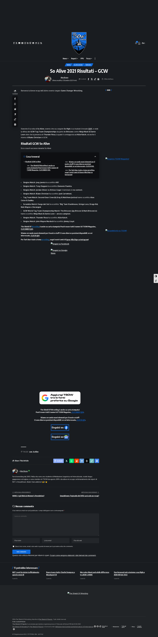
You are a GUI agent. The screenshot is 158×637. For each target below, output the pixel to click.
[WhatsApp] (38, 43)
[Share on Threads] (86, 461)
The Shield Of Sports (46, 619)
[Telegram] (36, 43)
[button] (139, 43)
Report (88, 65)
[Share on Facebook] (88, 79)
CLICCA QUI (35, 236)
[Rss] (41, 43)
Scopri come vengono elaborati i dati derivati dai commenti (73, 555)
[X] (16, 43)
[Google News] (22, 43)
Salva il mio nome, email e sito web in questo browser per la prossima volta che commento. (44, 546)
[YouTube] (19, 43)
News (69, 65)
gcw (30, 452)
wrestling (45, 240)
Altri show (78, 65)
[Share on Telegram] (15, 114)
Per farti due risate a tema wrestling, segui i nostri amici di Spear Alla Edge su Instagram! (80, 172)
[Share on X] (91, 79)
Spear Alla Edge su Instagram (77, 240)
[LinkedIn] (27, 43)
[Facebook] (14, 43)
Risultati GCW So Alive (33, 162)
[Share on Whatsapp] (15, 103)
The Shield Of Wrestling (20, 627)
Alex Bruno (64, 77)
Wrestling (35, 227)
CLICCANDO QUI (27, 229)
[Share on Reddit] (15, 108)
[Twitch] (30, 43)
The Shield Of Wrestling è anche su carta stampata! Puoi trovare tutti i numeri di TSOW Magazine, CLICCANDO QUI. (42, 168)
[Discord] (33, 43)
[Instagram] (25, 43)
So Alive (35, 452)
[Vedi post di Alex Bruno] (48, 79)
